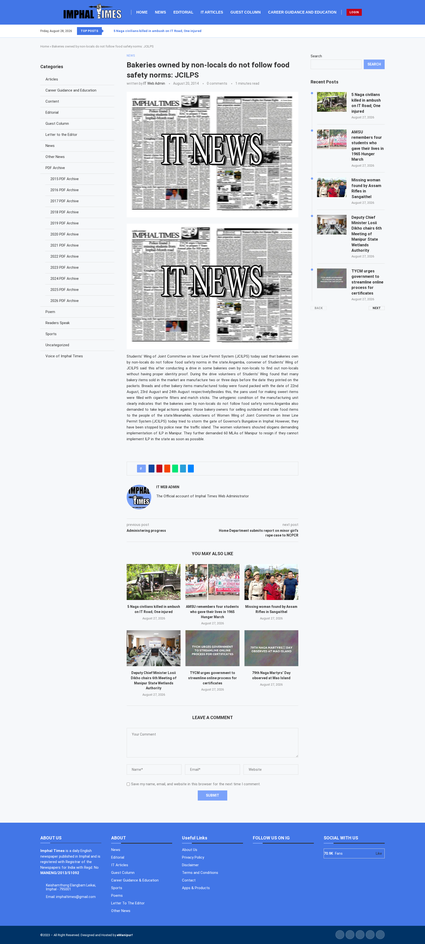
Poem (50, 312)
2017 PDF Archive (64, 201)
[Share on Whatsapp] (175, 468)
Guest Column (245, 12)
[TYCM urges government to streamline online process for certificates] (212, 648)
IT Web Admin (154, 83)
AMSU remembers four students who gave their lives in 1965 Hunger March (212, 612)
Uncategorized (57, 345)
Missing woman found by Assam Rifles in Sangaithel (366, 188)
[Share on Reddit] (167, 468)
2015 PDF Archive (64, 179)
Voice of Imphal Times (64, 356)
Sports (51, 334)
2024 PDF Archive (64, 278)
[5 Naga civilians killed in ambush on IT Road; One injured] (154, 582)
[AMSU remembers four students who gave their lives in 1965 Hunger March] (212, 582)
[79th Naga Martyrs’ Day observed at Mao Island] (271, 648)
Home (142, 12)
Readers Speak (58, 323)
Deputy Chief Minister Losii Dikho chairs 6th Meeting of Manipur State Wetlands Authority (366, 234)
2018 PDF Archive (64, 212)
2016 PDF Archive (64, 190)
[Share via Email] (191, 468)
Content (52, 101)
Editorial (183, 12)
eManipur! (125, 935)
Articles (52, 79)
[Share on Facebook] (151, 468)
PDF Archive (55, 168)
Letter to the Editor (61, 134)
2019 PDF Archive (64, 223)
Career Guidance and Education (302, 12)
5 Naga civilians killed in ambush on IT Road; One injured (157, 31)
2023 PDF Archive (64, 267)
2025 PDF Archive (64, 289)
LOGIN (354, 12)
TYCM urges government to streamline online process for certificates (212, 678)
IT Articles (212, 12)
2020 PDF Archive (64, 234)
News (160, 12)
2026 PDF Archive (64, 301)
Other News (55, 157)
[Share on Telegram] (183, 468)
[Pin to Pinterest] (159, 468)
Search (316, 56)
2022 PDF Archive (64, 256)
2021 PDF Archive (64, 245)
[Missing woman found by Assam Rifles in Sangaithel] (271, 582)
